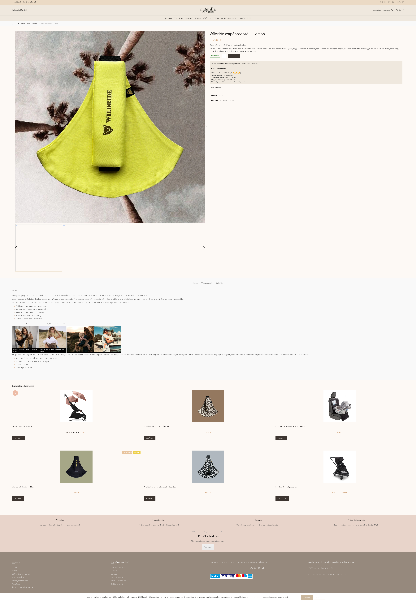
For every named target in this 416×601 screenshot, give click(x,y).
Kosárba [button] (149, 438)
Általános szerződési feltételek (23, 587)
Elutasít (319, 597)
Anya (28, 24)
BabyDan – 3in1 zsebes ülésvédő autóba (290, 426)
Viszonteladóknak (18, 577)
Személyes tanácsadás (20, 580)
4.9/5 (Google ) (232, 73)
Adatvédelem (16, 584)
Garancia (400, 2)
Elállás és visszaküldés (119, 580)
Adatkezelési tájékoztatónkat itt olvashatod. (275, 597)
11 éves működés (228, 75)
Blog (249, 18)
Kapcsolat (391, 2)
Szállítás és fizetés (117, 584)
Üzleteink (383, 2)
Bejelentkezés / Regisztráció (381, 10)
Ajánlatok (172, 18)
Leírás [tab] (195, 283)
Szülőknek (240, 18)
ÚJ (166, 18)
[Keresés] (392, 10)
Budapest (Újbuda (230, 77)
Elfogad (307, 597)
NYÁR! (181, 18)
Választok (19, 438)
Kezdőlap (22, 24)
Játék (205, 18)
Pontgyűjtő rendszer (118, 567)
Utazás (198, 18)
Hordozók (34, 24)
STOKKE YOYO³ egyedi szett (22, 426)
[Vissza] (13, 24)
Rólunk (14, 570)
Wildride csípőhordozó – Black (23, 487)
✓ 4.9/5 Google (17, 2)
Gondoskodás (227, 18)
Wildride (218, 87)
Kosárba (234, 56)
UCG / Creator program (21, 574)
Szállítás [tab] (219, 283)
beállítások (255, 597)
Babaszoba (214, 18)
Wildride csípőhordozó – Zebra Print (157, 426)
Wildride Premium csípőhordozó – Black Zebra (160, 487)
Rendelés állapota (117, 577)
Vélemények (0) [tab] (207, 283)
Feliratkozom (208, 547)
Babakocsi (188, 18)
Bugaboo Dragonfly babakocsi (286, 487)
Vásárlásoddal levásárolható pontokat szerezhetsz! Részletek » (235, 63)
